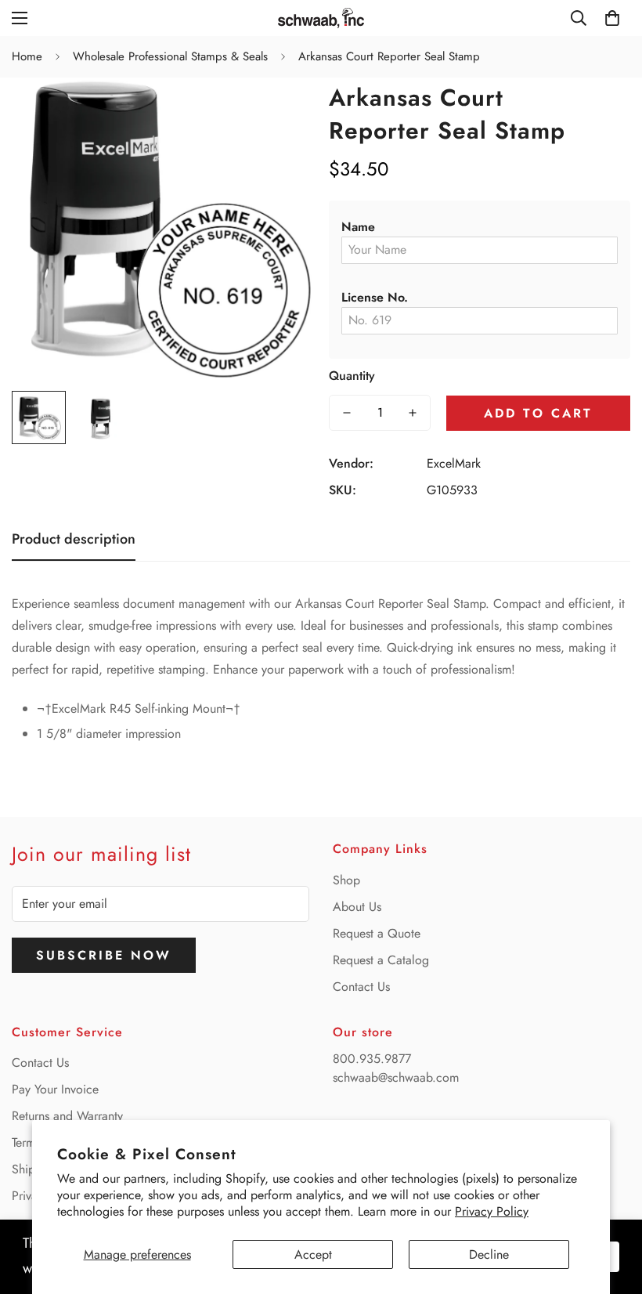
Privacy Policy (491, 1211)
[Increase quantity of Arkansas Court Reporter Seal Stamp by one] (412, 413)
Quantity (352, 376)
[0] (612, 18)
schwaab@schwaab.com (396, 1077)
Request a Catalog (381, 960)
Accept (313, 1254)
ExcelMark (454, 463)
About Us (357, 907)
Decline (489, 1254)
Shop (346, 880)
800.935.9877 (372, 1059)
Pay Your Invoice (55, 1089)
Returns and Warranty (67, 1116)
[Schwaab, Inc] (321, 18)
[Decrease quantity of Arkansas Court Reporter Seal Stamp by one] (347, 413)
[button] (479, 227)
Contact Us (361, 987)
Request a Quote (376, 933)
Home (27, 56)
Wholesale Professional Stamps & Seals (170, 56)
